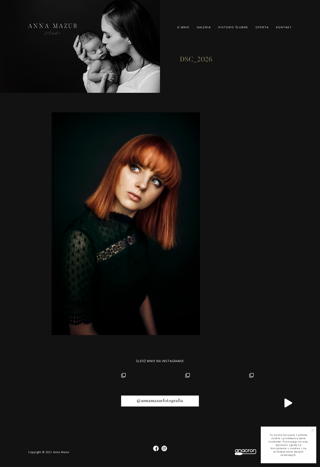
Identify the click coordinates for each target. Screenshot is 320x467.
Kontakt (284, 27)
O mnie (183, 27)
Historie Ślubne (233, 27)
